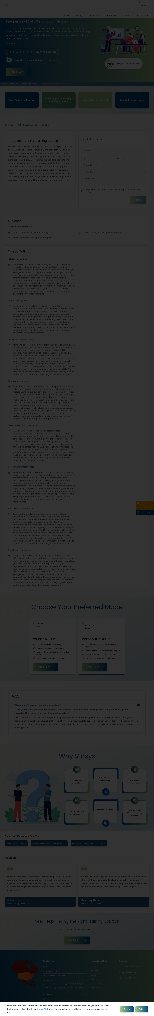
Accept (127, 1009)
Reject (141, 1009)
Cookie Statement (45, 1009)
